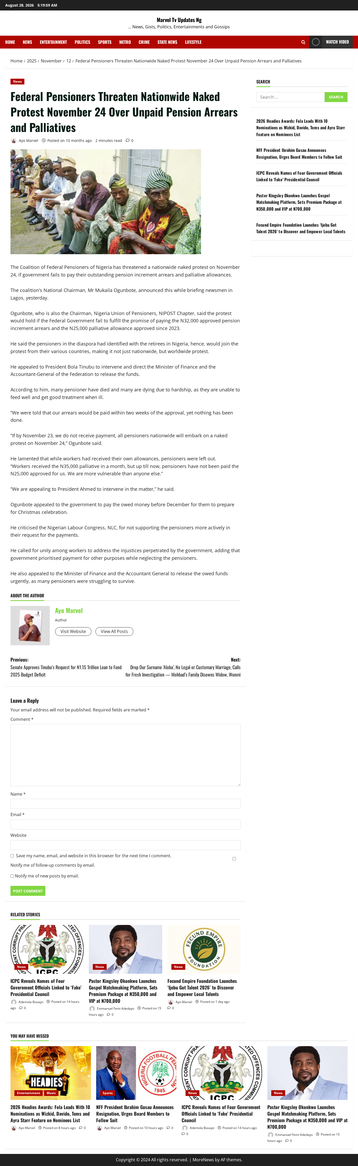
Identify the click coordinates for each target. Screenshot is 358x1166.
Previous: (66, 667)
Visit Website (73, 631)
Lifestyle (193, 42)
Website (18, 835)
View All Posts (114, 631)
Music (51, 1093)
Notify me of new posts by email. (47, 876)
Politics (82, 42)
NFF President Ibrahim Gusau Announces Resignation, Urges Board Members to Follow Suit (299, 153)
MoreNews (203, 1160)
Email (17, 814)
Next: (183, 667)
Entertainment (53, 42)
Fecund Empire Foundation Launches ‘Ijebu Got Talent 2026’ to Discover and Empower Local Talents (202, 987)
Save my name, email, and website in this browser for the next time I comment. (93, 856)
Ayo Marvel (28, 140)
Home (10, 42)
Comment (22, 719)
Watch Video (337, 42)
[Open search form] (303, 42)
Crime (144, 42)
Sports (104, 42)
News (27, 42)
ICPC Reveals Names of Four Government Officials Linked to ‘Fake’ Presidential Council (46, 987)
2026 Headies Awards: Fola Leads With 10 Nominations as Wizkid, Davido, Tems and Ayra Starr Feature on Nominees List (300, 127)
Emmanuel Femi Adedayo (115, 1008)
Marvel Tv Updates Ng (179, 20)
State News (167, 42)
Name (18, 794)
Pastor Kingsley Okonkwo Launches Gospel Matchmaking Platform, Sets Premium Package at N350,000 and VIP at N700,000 (123, 990)
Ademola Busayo (30, 1001)
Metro (125, 42)
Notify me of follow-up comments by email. (52, 865)
